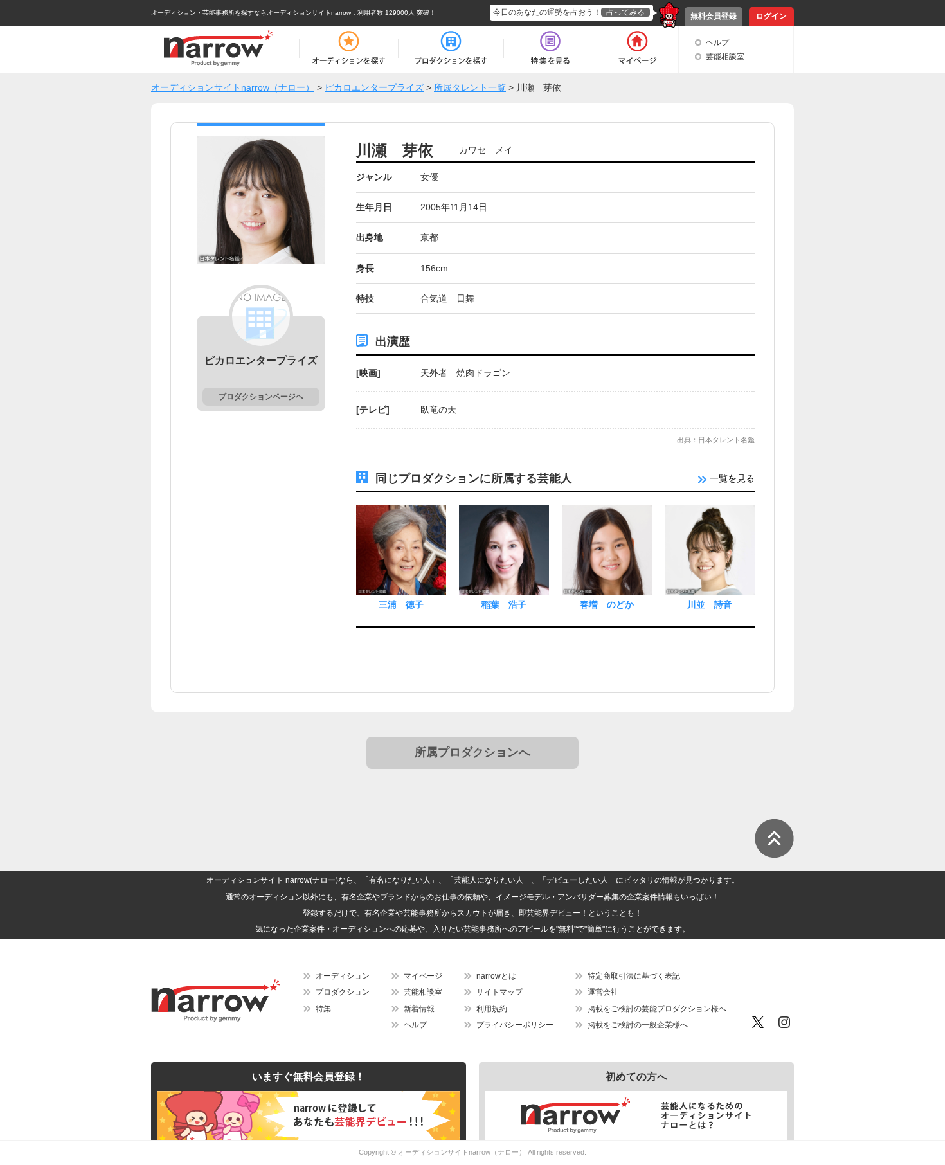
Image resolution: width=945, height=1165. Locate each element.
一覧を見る (731, 478)
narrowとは (496, 975)
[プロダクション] (451, 48)
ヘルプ (717, 42)
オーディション (343, 975)
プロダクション (343, 992)
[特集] (550, 48)
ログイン (771, 16)
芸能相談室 (725, 56)
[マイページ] (637, 48)
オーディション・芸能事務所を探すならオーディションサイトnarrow (251, 12)
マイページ (423, 975)
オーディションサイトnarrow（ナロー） (462, 1152)
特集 (323, 1008)
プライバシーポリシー (515, 1024)
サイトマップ (499, 992)
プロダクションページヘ (261, 396)
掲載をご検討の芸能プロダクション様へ (657, 1008)
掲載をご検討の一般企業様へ (638, 1024)
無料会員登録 (713, 16)
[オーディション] (348, 48)
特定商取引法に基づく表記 (634, 975)
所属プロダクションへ (472, 752)
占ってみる (625, 12)
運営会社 (603, 992)
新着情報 (419, 1008)
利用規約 (491, 1008)
